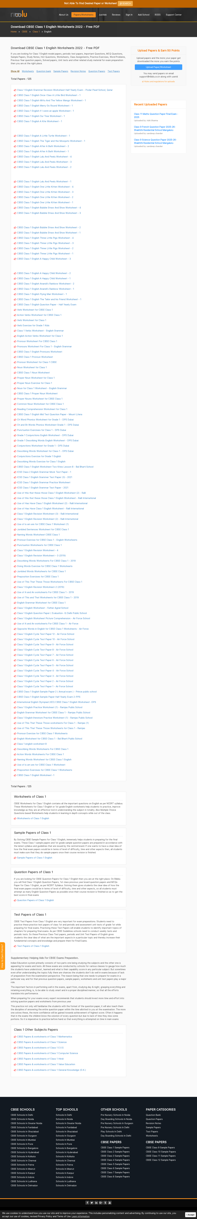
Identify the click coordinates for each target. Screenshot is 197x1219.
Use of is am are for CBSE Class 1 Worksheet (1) (43, 524)
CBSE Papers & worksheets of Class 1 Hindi (40, 1058)
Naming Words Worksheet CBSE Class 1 (38, 534)
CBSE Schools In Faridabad (24, 1127)
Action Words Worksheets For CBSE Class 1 (40, 754)
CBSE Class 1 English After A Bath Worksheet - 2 (43, 146)
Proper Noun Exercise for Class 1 (34, 383)
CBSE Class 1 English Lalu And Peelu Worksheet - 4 (44, 156)
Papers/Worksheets (83, 14)
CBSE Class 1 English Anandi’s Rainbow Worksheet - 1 (45, 288)
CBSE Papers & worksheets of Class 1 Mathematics (44, 1036)
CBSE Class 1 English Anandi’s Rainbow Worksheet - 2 (45, 283)
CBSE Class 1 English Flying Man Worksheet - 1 (42, 294)
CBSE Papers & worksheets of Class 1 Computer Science (47, 1053)
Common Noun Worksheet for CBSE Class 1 (40, 403)
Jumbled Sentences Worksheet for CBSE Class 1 (43, 529)
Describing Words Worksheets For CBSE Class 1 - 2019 (46, 560)
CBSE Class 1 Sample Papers (115, 1147)
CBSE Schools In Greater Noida (26, 1123)
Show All (15, 71)
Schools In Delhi (64, 1115)
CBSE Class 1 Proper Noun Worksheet (37, 393)
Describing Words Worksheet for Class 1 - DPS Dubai (45, 451)
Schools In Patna (64, 1164)
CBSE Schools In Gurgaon (24, 1135)
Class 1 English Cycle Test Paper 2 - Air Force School (45, 681)
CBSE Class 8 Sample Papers (115, 1176)
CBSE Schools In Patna (22, 1164)
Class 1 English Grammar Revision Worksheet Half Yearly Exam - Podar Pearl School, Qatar (65, 89)
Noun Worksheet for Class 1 (32, 367)
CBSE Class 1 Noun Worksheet (33, 372)
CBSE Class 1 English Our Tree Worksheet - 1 (41, 116)
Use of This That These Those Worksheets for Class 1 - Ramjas (51, 728)
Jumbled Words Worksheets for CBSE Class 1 (41, 571)
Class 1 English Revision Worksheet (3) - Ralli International (47, 513)
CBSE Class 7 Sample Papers (115, 1172)
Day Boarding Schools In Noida (116, 1119)
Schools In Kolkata (65, 1156)
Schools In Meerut (65, 1169)
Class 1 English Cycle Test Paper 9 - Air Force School (45, 644)
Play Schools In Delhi (111, 1131)
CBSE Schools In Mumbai (23, 1140)
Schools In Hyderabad (67, 1152)
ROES (158, 14)
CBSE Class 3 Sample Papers (115, 1155)
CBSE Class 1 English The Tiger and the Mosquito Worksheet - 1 (51, 140)
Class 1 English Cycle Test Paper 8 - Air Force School (45, 649)
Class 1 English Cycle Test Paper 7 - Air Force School (45, 654)
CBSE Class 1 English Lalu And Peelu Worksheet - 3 (44, 161)
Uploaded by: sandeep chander (148, 133)
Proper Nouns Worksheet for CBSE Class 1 (39, 398)
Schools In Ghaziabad (67, 1131)
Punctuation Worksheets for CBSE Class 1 (39, 545)
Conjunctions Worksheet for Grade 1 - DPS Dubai (43, 445)
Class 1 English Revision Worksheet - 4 (37, 550)
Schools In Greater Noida (68, 1123)
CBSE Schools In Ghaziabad (25, 1131)
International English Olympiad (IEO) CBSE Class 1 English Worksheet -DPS (56, 702)
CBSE (24, 31)
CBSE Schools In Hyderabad (25, 1152)
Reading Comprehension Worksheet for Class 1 (42, 409)
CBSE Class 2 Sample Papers (115, 1151)
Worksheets (28, 71)
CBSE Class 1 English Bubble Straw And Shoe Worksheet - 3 (49, 213)
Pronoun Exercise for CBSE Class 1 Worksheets (42, 733)
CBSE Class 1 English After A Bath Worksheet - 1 (43, 151)
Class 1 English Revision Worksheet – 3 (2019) (41, 555)
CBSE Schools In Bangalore (24, 1148)
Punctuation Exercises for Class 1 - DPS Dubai (41, 430)
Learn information (81, 1216)
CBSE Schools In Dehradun (24, 1185)
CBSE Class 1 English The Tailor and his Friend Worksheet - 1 (49, 299)
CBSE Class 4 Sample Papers (115, 1160)
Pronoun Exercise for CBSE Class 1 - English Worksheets (47, 539)
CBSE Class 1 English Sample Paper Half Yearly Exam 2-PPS (48, 696)
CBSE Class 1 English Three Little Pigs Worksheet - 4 (45, 237)
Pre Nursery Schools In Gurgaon (117, 1123)
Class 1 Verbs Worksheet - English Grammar (40, 330)
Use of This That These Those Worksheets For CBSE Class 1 (49, 581)
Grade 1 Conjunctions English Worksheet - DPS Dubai (45, 435)
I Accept (190, 1215)
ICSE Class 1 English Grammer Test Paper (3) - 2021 (44, 477)
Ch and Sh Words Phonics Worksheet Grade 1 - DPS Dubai (48, 424)
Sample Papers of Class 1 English (34, 857)
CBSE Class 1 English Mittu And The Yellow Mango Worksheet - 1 (51, 100)
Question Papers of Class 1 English (35, 900)
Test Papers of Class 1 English (33, 946)
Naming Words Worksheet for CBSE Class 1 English (44, 759)
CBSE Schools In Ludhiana (24, 1181)
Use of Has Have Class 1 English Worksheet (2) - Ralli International (52, 503)
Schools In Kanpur (65, 1173)
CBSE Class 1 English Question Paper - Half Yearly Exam (46, 304)
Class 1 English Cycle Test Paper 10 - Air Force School (45, 639)
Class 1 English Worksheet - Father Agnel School (42, 607)
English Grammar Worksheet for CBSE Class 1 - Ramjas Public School (53, 712)
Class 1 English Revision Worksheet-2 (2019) (40, 587)
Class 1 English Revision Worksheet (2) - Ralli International (47, 518)
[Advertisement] (68, 128)
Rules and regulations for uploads (159, 81)
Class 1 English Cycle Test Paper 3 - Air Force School (45, 675)
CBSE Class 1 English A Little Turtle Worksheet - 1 (43, 135)
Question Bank (153, 1115)
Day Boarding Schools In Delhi (116, 1135)
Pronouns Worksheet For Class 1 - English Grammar (44, 346)
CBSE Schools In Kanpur (23, 1173)
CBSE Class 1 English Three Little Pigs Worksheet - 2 (45, 248)
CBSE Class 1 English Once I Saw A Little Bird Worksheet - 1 (48, 95)
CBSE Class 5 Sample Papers (115, 1164)
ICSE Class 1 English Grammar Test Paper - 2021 (42, 487)
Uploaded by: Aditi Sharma (146, 120)
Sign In (129, 14)
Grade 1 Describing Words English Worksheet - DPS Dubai (47, 440)
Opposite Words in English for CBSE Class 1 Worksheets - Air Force (53, 628)
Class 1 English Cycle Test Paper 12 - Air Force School (45, 634)
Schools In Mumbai (65, 1140)
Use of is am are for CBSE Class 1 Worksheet (41, 764)
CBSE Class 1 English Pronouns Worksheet (39, 351)
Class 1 (36, 31)
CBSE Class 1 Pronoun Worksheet (35, 356)
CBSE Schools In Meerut (23, 1169)
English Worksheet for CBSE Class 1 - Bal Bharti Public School (49, 738)
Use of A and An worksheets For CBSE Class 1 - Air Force (47, 623)
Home (14, 31)
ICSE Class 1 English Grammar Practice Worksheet (43, 482)
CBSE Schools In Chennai (23, 1160)
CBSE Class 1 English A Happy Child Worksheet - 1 (43, 278)
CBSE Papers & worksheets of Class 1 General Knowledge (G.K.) (51, 1069)
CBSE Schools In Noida (22, 1119)
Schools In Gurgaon (66, 1135)
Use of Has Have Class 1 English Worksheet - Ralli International (50, 508)
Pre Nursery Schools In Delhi (115, 1127)
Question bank (43, 71)
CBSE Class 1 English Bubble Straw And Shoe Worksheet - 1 (48, 232)
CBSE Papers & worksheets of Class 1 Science (42, 1042)
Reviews (116, 14)
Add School (143, 14)
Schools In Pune (64, 1144)
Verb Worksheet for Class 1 (31, 320)
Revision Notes (78, 71)
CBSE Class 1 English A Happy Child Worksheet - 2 (44, 273)
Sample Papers (60, 71)
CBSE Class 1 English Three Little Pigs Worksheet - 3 (45, 243)
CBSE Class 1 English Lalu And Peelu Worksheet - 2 (44, 167)
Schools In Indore (64, 1177)
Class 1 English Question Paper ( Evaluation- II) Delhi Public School (52, 613)
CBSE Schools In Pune (22, 1144)
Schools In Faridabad (66, 1127)
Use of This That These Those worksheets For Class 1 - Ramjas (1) (53, 722)
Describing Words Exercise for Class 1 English (41, 461)
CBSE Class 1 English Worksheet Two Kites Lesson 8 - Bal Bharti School (55, 466)
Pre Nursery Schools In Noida (115, 1115)
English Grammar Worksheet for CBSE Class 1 (41, 602)
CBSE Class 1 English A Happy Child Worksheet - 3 (44, 258)
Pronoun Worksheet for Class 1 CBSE (37, 362)
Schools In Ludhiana (66, 1181)
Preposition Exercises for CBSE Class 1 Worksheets (44, 769)
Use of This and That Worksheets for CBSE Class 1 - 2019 (48, 597)
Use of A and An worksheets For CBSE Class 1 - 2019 (45, 592)
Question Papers (96, 71)
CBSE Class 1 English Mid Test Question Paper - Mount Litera (49, 414)
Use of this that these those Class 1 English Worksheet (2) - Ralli (51, 492)
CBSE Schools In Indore (22, 1177)
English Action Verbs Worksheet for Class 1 (40, 335)
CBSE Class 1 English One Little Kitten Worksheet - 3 (45, 191)
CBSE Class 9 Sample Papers (160, 1147)
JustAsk (103, 14)
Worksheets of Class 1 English (33, 818)
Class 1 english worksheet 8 (32, 743)
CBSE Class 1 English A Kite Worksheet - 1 (39, 121)
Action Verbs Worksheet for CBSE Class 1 (39, 315)
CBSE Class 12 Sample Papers (161, 1160)
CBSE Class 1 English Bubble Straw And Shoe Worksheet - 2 (49, 227)
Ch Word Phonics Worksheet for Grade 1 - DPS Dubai (45, 419)
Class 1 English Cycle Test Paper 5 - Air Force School (45, 665)
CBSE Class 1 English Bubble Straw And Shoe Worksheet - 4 (49, 207)
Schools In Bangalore (66, 1148)
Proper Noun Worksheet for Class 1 (36, 377)
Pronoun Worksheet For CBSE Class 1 (37, 341)
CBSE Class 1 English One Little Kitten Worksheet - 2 (45, 197)
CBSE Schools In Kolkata (23, 1156)
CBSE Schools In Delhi (22, 1115)
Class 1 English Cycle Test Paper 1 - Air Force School (45, 686)
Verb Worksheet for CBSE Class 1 (35, 309)
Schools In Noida (64, 1119)
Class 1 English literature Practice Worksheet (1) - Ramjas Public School (54, 717)
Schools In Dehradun (66, 1185)
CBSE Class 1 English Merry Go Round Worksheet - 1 (45, 105)
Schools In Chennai (65, 1160)
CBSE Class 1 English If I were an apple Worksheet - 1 (45, 110)
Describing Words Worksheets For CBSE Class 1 (42, 749)
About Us (63, 14)
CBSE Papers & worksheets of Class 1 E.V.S (40, 1047)
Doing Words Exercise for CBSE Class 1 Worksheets (44, 566)
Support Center (174, 14)
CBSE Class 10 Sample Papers (161, 1151)
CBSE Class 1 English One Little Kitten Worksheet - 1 (45, 202)
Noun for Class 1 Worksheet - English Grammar (42, 388)
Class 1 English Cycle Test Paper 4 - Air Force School (45, 670)
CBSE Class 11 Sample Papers (161, 1155)
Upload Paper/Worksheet (158, 67)
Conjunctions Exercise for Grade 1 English (39, 456)
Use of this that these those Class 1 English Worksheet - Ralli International (56, 498)
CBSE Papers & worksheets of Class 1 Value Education (46, 1064)
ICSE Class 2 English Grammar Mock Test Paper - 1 (44, 471)
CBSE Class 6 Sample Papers (115, 1168)
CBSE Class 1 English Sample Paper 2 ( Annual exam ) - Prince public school (57, 691)
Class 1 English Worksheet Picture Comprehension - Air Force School (53, 618)
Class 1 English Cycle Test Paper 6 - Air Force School (45, 660)
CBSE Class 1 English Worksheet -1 (35, 775)
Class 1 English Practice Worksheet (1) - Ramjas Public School (49, 707)
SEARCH (126, 3)
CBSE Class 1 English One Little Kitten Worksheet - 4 (45, 186)
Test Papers (114, 71)
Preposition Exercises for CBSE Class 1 (38, 576)
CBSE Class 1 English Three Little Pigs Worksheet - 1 (45, 253)
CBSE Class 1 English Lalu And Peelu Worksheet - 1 (44, 181)
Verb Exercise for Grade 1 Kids (33, 325)
